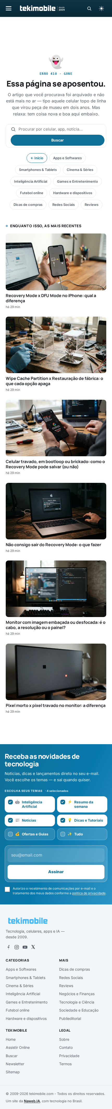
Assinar (56, 871)
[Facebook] (8, 947)
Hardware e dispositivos (72, 193)
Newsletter (15, 1064)
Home (11, 1039)
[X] (33, 947)
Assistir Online (18, 1047)
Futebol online (31, 193)
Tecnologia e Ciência (76, 1002)
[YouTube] (25, 947)
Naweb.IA (32, 1101)
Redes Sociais (63, 204)
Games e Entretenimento (77, 181)
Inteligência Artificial (30, 181)
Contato (66, 1047)
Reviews (91, 204)
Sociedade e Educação (78, 1010)
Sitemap (13, 1072)
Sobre (64, 1039)
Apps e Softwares (67, 158)
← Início (36, 158)
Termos (65, 1064)
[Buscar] (89, 8)
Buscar (57, 140)
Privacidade (69, 1055)
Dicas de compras (28, 204)
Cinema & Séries (80, 170)
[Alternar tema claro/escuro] (101, 8)
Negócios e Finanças (77, 993)
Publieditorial (70, 1018)
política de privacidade (88, 893)
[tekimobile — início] (42, 8)
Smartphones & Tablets (38, 170)
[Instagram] (16, 947)
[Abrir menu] (9, 8)
